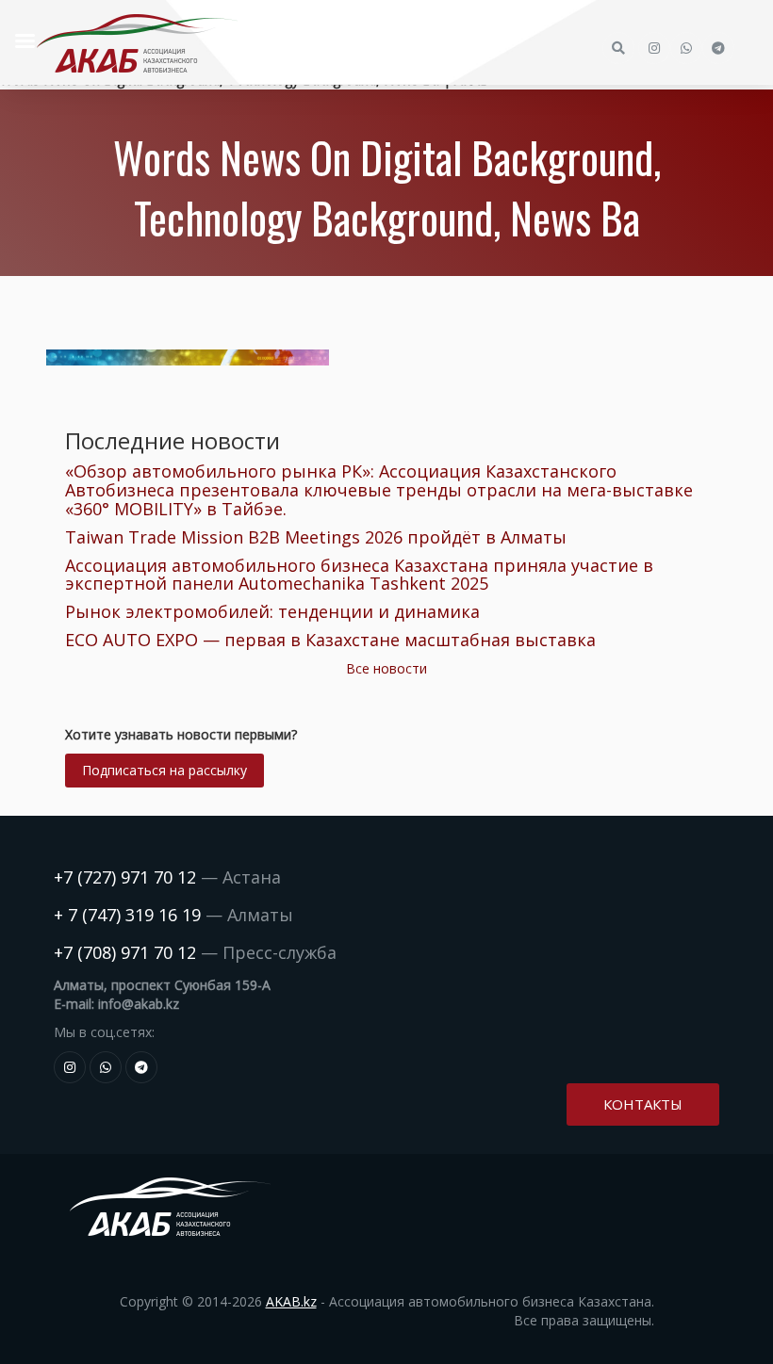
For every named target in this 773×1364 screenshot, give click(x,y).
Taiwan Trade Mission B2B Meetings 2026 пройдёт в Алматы (316, 537)
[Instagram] (70, 1067)
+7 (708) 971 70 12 (125, 952)
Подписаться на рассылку (164, 770)
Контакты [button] (643, 1104)
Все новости (386, 668)
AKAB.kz (291, 1301)
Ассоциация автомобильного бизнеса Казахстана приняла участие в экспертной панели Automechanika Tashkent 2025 (359, 574)
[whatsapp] (106, 1067)
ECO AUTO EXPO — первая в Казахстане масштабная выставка (330, 639)
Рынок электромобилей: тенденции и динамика (272, 611)
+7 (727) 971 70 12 (125, 877)
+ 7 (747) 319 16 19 (127, 914)
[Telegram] (141, 1067)
